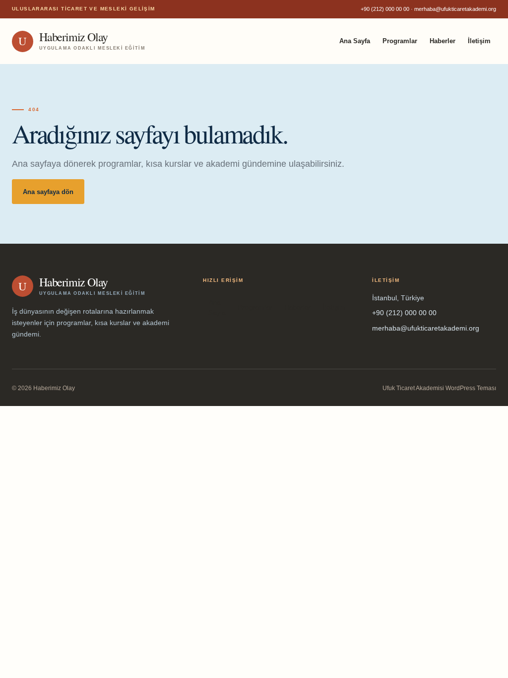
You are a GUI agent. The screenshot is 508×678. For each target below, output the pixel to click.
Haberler (442, 41)
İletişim (479, 41)
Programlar (399, 41)
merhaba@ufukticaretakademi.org (455, 9)
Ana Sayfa (354, 41)
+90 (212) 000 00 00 (385, 9)
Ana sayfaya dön (48, 192)
